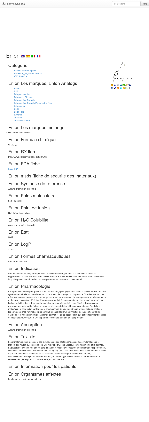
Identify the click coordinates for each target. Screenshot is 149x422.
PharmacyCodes (15, 4)
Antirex (17, 88)
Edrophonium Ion (22, 94)
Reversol (18, 114)
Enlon (16, 108)
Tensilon (18, 117)
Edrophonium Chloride (24, 100)
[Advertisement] (74, 29)
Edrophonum (20, 105)
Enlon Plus (19, 111)
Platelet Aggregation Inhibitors (28, 73)
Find (145, 3)
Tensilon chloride (22, 120)
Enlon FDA (13, 168)
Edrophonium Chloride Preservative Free (33, 102)
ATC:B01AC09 (20, 76)
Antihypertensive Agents (25, 70)
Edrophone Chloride (23, 97)
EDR (16, 91)
